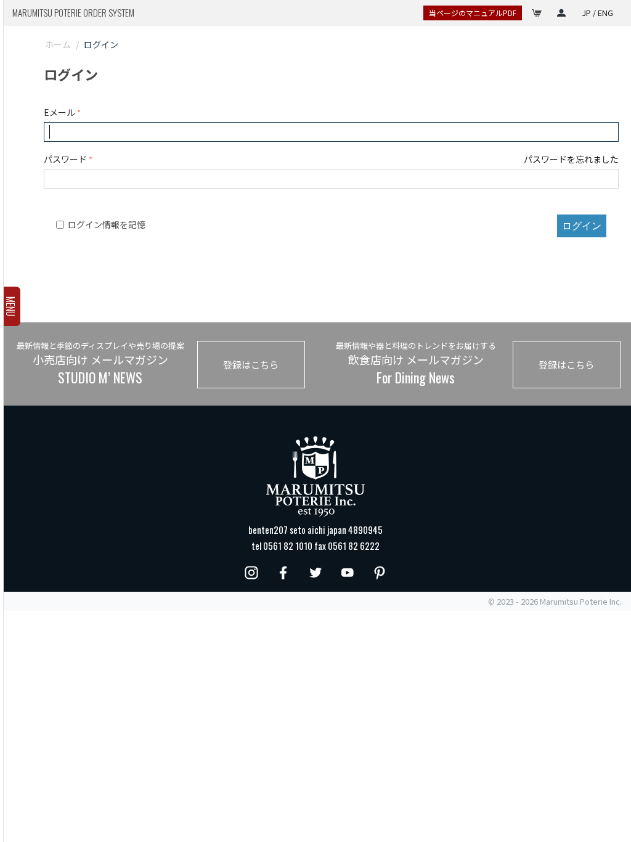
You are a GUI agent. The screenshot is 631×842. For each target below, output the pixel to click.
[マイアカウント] (561, 13)
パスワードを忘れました (571, 159)
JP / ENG (597, 12)
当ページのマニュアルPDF (472, 12)
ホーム (58, 44)
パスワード (65, 159)
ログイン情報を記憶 (106, 224)
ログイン (581, 225)
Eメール (59, 112)
